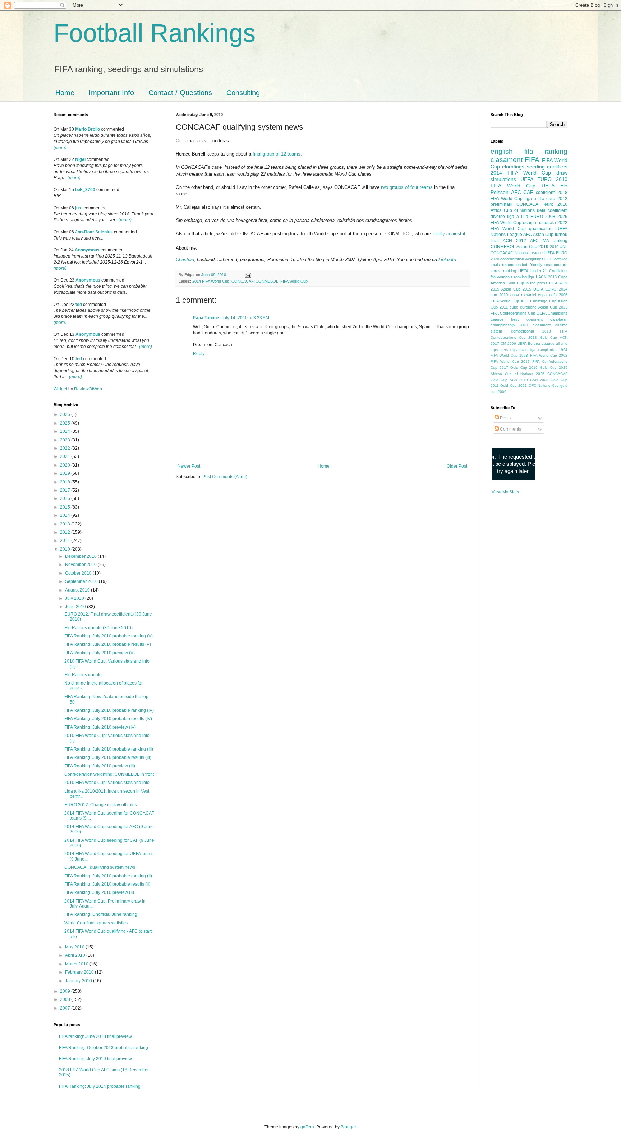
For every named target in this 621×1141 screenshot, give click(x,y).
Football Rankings (155, 33)
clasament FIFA (515, 159)
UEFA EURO (536, 179)
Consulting (243, 93)
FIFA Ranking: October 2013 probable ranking (103, 1047)
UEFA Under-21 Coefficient (542, 271)
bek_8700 (85, 189)
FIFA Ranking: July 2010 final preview (95, 1058)
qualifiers (557, 167)
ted (78, 304)
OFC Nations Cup (544, 386)
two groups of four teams (407, 187)
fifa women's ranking (509, 277)
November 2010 (81, 564)
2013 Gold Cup (542, 337)
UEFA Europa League (536, 343)
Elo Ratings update (83, 674)
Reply (198, 353)
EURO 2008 (542, 216)
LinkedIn (447, 259)
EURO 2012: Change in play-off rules (100, 804)
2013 (65, 524)
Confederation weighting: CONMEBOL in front (109, 774)
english (502, 151)
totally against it (448, 233)
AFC (516, 192)
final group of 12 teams (276, 154)
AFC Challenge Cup (538, 301)
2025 (65, 423)
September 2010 (82, 581)
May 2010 (75, 947)
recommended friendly (522, 265)
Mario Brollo (87, 129)
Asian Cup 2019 (532, 246)
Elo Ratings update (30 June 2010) (98, 627)
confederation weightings (521, 259)
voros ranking (503, 271)
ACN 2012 (514, 240)
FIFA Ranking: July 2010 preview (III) (99, 766)
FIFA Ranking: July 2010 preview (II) (99, 892)
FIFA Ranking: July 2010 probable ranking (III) (108, 749)
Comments (510, 429)
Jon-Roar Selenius (94, 232)
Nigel (80, 159)
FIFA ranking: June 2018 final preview (95, 1036)
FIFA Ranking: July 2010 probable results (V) (107, 644)
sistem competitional (512, 331)
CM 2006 (508, 343)
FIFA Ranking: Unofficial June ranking (100, 914)
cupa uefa (547, 295)
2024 (65, 431)
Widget (61, 388)
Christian (185, 259)
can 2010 (499, 295)
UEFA (548, 186)
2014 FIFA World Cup (210, 281)
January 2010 (79, 980)
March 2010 (77, 963)
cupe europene (523, 307)
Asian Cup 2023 (552, 307)
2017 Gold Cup (513, 368)
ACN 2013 (547, 277)
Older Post (457, 466)
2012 (65, 532)
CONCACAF (242, 281)
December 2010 (81, 556)
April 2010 (75, 955)
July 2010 (75, 598)
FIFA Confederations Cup (513, 313)
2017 (65, 490)
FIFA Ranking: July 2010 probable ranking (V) (108, 636)
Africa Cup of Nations (513, 210)
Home (64, 93)
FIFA (553, 283)
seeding (536, 167)
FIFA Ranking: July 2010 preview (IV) (100, 727)
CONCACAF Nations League (517, 253)
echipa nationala (539, 222)
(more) (60, 147)
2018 (65, 481)
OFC (548, 259)
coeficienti (546, 192)
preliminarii (501, 204)
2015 (65, 507)
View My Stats (505, 492)
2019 (65, 473)
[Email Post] (247, 275)
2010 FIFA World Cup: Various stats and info (107, 782)
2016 (65, 498)
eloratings (513, 167)
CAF (528, 192)
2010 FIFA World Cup (529, 182)
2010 (65, 549)
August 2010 (78, 590)
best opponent (526, 319)
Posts (505, 418)
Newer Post (189, 466)
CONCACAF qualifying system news (99, 867)
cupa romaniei (523, 295)
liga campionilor (543, 350)
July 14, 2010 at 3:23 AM (245, 317)
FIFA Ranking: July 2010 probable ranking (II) (108, 875)
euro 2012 (556, 198)
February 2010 (80, 972)
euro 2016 (555, 204)
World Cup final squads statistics (96, 923)
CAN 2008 (539, 380)
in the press (537, 283)
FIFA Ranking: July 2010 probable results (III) (107, 757)
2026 (65, 414)
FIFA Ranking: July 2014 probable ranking (100, 1086)
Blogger (348, 1127)
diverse (498, 216)
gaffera (307, 1127)
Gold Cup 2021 (513, 386)
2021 (65, 456)
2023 (65, 439)
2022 (65, 448)
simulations (503, 179)
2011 (65, 540)
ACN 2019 (519, 380)
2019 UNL (558, 247)
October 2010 (79, 573)
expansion (519, 350)
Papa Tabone (206, 317)
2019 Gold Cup (543, 368)
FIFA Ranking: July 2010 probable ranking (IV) (109, 710)
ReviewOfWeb (88, 388)
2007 (65, 1008)
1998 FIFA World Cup (538, 355)
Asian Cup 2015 (516, 289)
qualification (541, 228)
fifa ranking (546, 151)
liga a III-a (517, 216)
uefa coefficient (552, 210)
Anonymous (87, 249)
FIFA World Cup (294, 281)
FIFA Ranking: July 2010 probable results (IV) (108, 718)
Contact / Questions (180, 93)
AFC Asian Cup (538, 234)
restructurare (555, 265)
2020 (65, 465)
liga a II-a (534, 198)
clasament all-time (550, 325)
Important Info (111, 93)
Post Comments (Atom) (224, 476)
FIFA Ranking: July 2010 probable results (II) (107, 884)
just (79, 207)
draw (561, 173)
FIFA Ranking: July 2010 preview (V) (99, 652)
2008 (65, 999)
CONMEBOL (267, 281)
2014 (65, 515)
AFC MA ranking (548, 240)
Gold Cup (515, 283)
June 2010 (76, 606)
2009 (65, 991)
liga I (532, 277)
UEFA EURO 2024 (550, 289)
